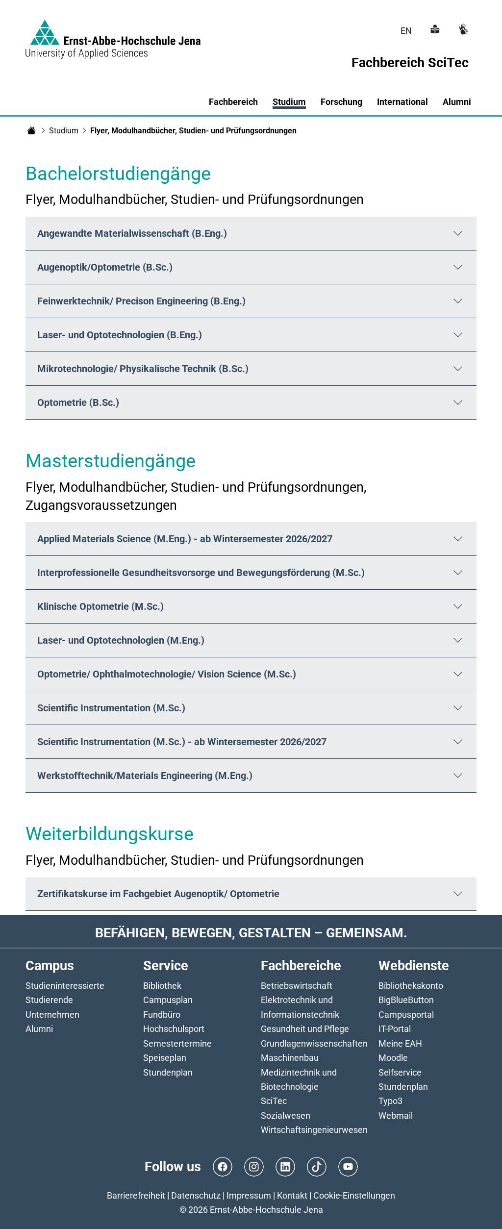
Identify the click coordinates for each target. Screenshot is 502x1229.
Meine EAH (400, 1043)
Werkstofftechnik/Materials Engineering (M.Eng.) (144, 775)
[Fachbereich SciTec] (31, 130)
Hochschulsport (173, 1029)
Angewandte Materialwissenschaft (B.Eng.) (132, 233)
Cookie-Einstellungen (354, 1195)
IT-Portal (394, 1029)
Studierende (49, 1000)
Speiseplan (164, 1058)
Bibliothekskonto (410, 985)
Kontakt (292, 1195)
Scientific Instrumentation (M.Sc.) (111, 708)
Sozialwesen (285, 1115)
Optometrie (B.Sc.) (78, 402)
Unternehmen (52, 1014)
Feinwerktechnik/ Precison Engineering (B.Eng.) (141, 301)
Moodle (393, 1058)
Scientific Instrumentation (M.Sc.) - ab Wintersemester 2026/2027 (181, 742)
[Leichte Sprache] (434, 31)
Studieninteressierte (64, 985)
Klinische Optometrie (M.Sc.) (100, 606)
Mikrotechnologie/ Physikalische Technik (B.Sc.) (143, 369)
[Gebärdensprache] (462, 31)
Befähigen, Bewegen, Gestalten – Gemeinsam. (251, 932)
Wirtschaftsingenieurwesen (314, 1130)
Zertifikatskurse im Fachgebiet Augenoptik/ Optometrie (158, 894)
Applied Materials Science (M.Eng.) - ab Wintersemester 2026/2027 (184, 539)
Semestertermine (177, 1043)
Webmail (395, 1115)
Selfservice (400, 1072)
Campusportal (406, 1014)
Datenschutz (196, 1195)
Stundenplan (168, 1072)
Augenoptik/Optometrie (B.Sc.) (105, 267)
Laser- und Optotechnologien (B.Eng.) (119, 335)
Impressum (248, 1195)
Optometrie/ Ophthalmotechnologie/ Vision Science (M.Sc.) (166, 674)
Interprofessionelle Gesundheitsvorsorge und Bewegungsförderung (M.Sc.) (201, 572)
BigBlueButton (406, 1000)
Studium (63, 130)
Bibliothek (162, 985)
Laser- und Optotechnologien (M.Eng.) (120, 640)
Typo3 (390, 1101)
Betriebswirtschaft (296, 985)
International (402, 102)
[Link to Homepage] (113, 33)
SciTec (274, 1101)
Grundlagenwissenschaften (314, 1043)
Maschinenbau (290, 1058)
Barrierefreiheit (136, 1195)
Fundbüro (161, 1014)
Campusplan (168, 1000)
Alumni (39, 1029)
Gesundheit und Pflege (305, 1029)
